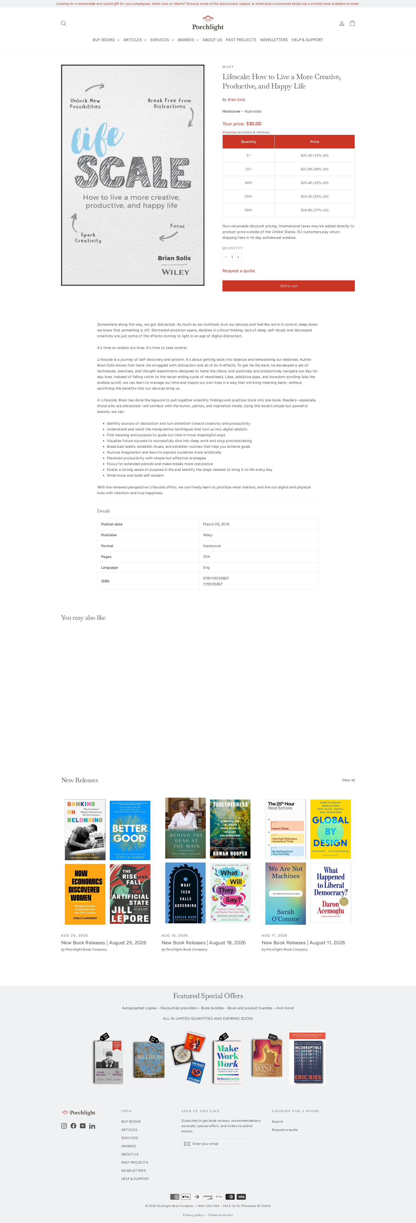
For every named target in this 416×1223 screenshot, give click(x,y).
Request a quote (238, 270)
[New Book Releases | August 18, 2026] (208, 862)
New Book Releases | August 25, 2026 (103, 943)
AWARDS (186, 40)
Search (277, 1121)
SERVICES (160, 40)
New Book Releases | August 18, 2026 (204, 943)
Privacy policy (193, 1215)
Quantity (232, 248)
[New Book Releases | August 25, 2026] (107, 862)
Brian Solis (236, 99)
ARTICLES (133, 40)
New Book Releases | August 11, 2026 (303, 943)
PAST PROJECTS (241, 40)
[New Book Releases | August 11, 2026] (308, 862)
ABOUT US (212, 40)
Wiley (228, 67)
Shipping (228, 132)
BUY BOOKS (104, 40)
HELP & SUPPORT (307, 40)
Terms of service (220, 1215)
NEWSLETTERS (274, 40)
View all (348, 780)
